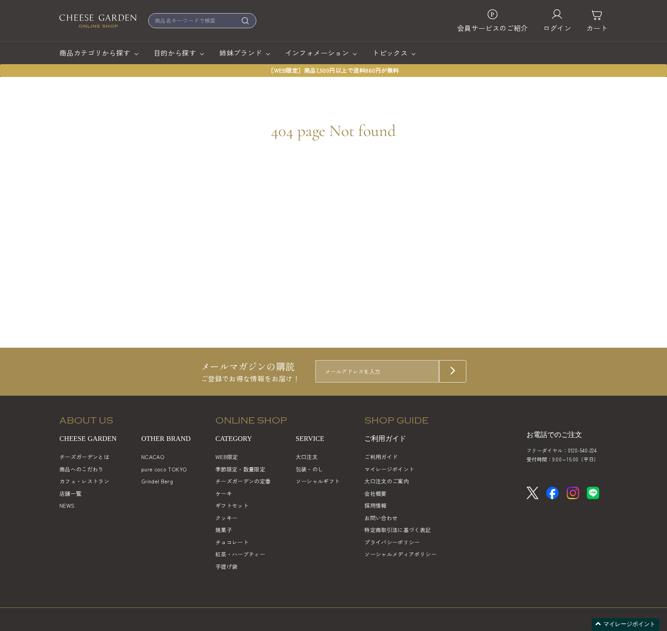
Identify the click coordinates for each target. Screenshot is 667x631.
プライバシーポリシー (392, 542)
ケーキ (223, 493)
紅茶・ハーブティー (240, 554)
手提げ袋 (226, 566)
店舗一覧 (70, 493)
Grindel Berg (157, 481)
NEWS (66, 505)
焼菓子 (223, 530)
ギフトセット (232, 505)
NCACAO (152, 457)
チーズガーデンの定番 (243, 481)
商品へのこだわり (81, 469)
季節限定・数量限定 (240, 469)
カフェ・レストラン (84, 481)
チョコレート (232, 542)
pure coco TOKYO (164, 469)
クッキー (226, 518)
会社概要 (375, 493)
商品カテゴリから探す (95, 53)
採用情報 (375, 505)
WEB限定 (226, 457)
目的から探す (176, 53)
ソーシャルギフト (318, 481)
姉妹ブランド (241, 53)
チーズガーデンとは (84, 457)
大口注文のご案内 (386, 481)
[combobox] (202, 20)
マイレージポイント (389, 469)
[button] (625, 624)
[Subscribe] (452, 371)
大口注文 (307, 457)
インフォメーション (318, 53)
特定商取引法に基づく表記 (397, 530)
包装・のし (309, 469)
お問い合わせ (381, 518)
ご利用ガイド (381, 457)
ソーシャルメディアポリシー (400, 554)
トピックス (391, 53)
